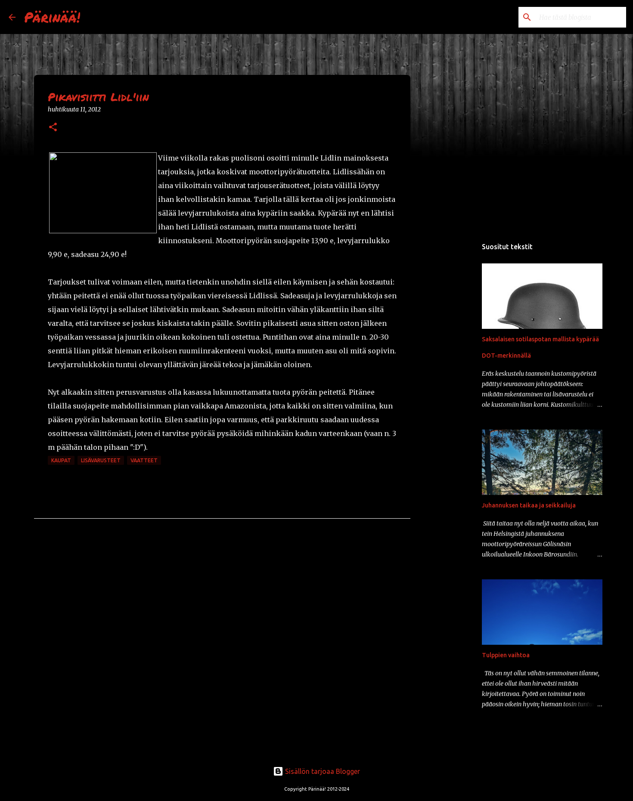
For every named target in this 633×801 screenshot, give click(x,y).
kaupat (61, 460)
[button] (53, 127)
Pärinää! (52, 17)
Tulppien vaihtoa (506, 655)
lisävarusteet (101, 460)
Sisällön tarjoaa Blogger (321, 771)
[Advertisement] (454, 372)
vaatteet (144, 460)
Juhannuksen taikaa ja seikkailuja (529, 505)
